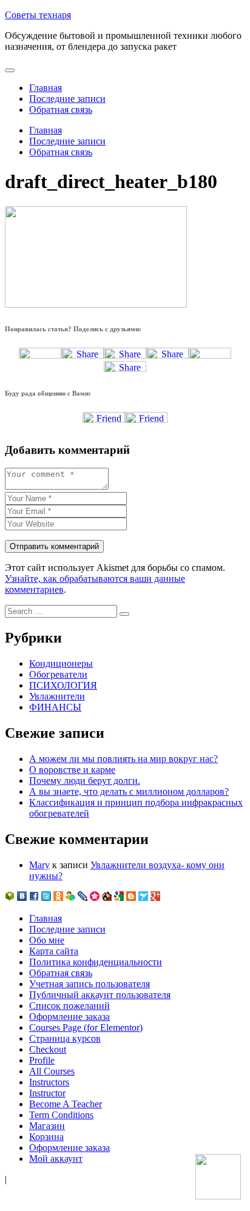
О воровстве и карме (72, 769)
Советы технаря (38, 15)
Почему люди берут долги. (84, 780)
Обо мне (46, 940)
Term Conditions (61, 1115)
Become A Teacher (65, 1104)
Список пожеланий (69, 1005)
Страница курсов (65, 1038)
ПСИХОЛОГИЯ (63, 685)
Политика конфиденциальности (95, 962)
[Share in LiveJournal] (210, 355)
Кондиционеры (61, 663)
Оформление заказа (69, 1016)
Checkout (47, 1049)
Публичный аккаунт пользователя (100, 995)
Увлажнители (57, 696)
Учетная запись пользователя (89, 984)
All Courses (52, 1071)
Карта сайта (53, 951)
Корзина (46, 1137)
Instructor (47, 1093)
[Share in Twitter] (40, 355)
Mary (39, 865)
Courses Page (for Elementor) (86, 1027)
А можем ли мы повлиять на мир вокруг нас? (123, 759)
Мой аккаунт (56, 1158)
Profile (42, 1060)
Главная (45, 88)
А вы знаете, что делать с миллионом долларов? (129, 791)
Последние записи (67, 98)
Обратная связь (60, 109)
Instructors (49, 1082)
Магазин (47, 1126)
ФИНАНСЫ (55, 707)
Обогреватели (58, 674)
